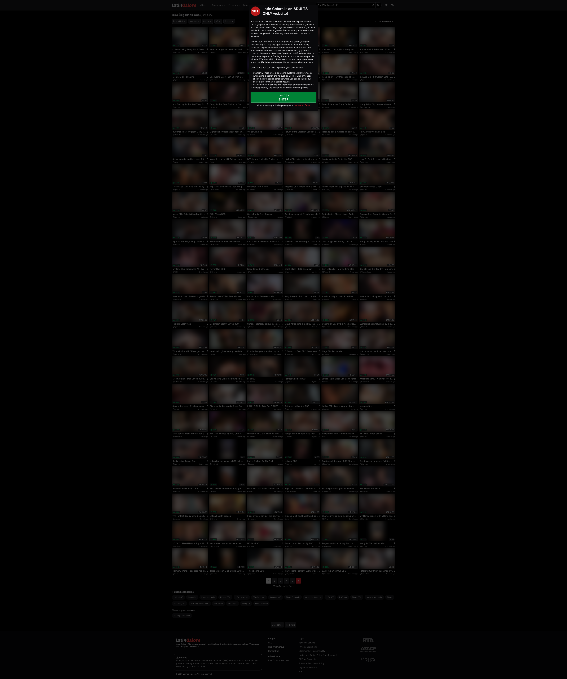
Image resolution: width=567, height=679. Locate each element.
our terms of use (302, 105)
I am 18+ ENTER (283, 97)
